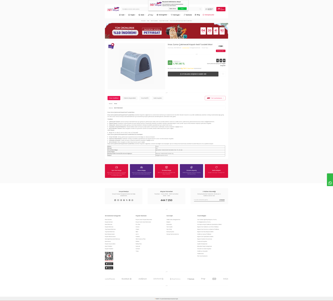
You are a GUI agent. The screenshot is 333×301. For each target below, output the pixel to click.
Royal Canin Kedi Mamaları (143, 222)
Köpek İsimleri (109, 222)
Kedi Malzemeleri (110, 234)
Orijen (137, 229)
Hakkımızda (200, 253)
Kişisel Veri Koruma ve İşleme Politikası (208, 229)
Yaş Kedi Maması (110, 232)
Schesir (138, 249)
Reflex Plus (139, 244)
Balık (142, 15)
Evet (182, 8)
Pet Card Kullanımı (216, 98)
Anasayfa (169, 224)
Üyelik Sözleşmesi (202, 244)
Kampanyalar (209, 15)
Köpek (133, 15)
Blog (198, 15)
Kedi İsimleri (108, 219)
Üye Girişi (169, 229)
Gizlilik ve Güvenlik (202, 251)
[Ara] (200, 9)
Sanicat (138, 246)
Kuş (151, 15)
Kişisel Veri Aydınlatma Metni (205, 236)
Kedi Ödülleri (108, 246)
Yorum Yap (205, 47)
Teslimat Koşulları (202, 241)
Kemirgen (176, 15)
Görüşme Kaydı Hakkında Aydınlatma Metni (209, 224)
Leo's (137, 234)
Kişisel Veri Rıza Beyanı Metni (205, 232)
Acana (137, 227)
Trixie (137, 251)
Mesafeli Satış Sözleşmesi (204, 246)
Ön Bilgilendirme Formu (204, 222)
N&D (137, 232)
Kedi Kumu (108, 241)
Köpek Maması (109, 227)
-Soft (157, 299)
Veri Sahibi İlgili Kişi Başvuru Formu (207, 219)
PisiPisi (137, 241)
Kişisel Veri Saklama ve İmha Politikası (208, 227)
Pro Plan (138, 224)
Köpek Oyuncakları (110, 244)
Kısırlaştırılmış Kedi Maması (112, 239)
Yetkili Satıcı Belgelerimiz (173, 219)
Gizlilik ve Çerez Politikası (204, 234)
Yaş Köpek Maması (110, 229)
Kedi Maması (108, 224)
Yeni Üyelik (169, 227)
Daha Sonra (172, 8)
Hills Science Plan (141, 239)
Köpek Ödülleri (109, 249)
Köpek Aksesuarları (110, 236)
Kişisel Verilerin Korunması (204, 239)
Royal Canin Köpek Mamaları (144, 219)
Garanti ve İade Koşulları (204, 249)
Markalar (189, 15)
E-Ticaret (161, 299)
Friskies (138, 236)
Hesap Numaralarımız (172, 234)
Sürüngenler (163, 15)
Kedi (122, 15)
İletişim (168, 222)
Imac (115, 103)
